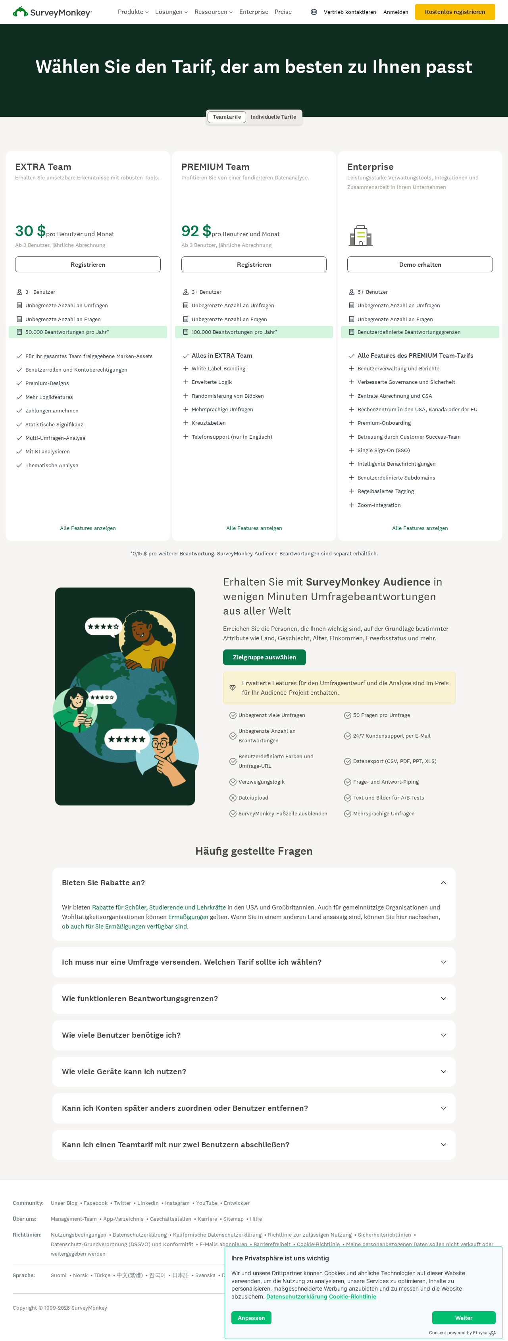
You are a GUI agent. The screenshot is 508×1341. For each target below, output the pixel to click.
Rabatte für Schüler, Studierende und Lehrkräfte (159, 907)
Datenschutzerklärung (296, 1296)
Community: (28, 1203)
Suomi (59, 1275)
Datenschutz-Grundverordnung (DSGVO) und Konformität (122, 1244)
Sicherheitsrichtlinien (384, 1234)
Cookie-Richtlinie (352, 1296)
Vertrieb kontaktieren (350, 11)
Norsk (80, 1275)
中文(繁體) (130, 1275)
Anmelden (395, 11)
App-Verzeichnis (123, 1218)
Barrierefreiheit (272, 1244)
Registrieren (88, 264)
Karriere (207, 1218)
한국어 (157, 1275)
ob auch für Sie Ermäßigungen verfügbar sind (124, 926)
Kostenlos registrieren (455, 12)
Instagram (177, 1202)
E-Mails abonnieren (223, 1244)
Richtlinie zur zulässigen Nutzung (310, 1234)
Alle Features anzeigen (88, 528)
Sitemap (233, 1218)
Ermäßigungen (188, 917)
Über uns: (25, 1219)
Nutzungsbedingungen (78, 1234)
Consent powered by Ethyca (458, 1332)
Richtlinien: (27, 1235)
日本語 (180, 1275)
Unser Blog (64, 1202)
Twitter (122, 1202)
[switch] (210, 113)
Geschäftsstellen (170, 1218)
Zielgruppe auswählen (264, 657)
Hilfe (256, 1218)
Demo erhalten (420, 264)
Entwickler (237, 1202)
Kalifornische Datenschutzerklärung (217, 1234)
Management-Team (74, 1218)
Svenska (205, 1275)
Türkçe (102, 1275)
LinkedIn (148, 1202)
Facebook (96, 1202)
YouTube (206, 1202)
